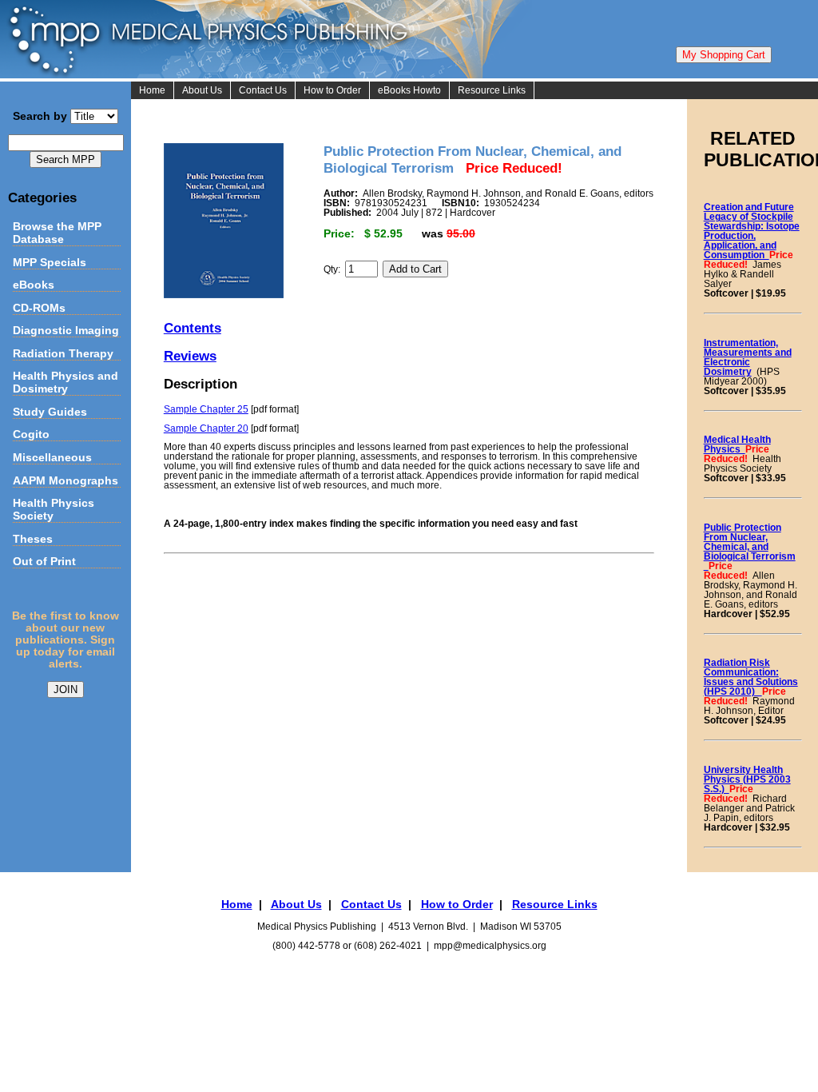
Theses (33, 538)
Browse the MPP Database (57, 232)
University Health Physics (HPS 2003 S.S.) (747, 779)
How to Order (332, 90)
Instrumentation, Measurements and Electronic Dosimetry (748, 357)
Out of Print (44, 561)
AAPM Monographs (65, 480)
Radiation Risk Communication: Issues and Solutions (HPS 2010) (751, 677)
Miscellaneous (52, 457)
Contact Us (263, 90)
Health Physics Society (53, 509)
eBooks (33, 284)
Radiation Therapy (63, 353)
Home (152, 90)
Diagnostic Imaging (66, 330)
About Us (202, 90)
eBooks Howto (409, 90)
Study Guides (50, 411)
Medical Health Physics (737, 444)
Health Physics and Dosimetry (65, 382)
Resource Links (492, 90)
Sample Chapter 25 (206, 409)
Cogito (31, 434)
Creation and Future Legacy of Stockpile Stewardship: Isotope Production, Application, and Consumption (752, 231)
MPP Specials (49, 262)
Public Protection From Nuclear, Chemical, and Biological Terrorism (750, 547)
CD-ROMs (39, 307)
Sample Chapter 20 (206, 428)
